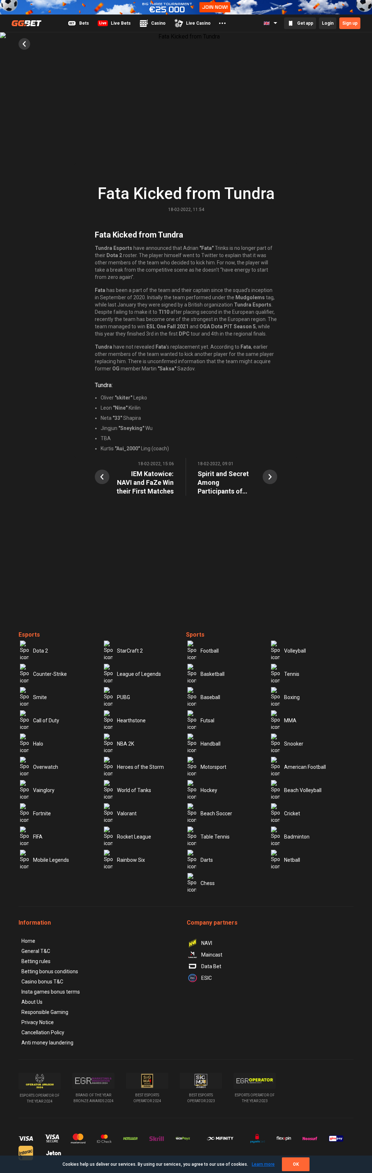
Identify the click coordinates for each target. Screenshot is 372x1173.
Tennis (291, 674)
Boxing (292, 697)
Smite (40, 697)
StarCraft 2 (130, 651)
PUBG (123, 697)
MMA (290, 720)
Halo (38, 744)
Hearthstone (131, 720)
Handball (211, 744)
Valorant (127, 813)
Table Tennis (215, 837)
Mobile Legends (51, 860)
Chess (208, 883)
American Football (305, 767)
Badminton (297, 837)
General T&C (35, 951)
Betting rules (35, 961)
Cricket (292, 813)
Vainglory (43, 790)
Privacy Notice (37, 1022)
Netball (292, 860)
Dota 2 (40, 651)
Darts (207, 860)
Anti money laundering (47, 1043)
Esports (29, 634)
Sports (195, 634)
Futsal (207, 720)
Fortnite (42, 813)
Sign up (349, 23)
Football (210, 651)
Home (28, 941)
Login (327, 23)
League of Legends (139, 674)
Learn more (263, 1164)
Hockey (209, 790)
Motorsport (213, 767)
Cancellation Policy (42, 1032)
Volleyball (295, 651)
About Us (32, 1002)
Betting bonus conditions (49, 971)
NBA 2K (125, 744)
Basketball (213, 674)
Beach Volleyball (303, 790)
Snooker (293, 744)
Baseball (210, 697)
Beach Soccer (216, 813)
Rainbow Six (131, 860)
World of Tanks (134, 790)
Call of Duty (46, 720)
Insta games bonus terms (50, 992)
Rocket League (134, 837)
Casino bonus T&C (42, 982)
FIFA (38, 837)
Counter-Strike (50, 674)
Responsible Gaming (44, 1012)
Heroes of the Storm (140, 767)
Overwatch (45, 767)
